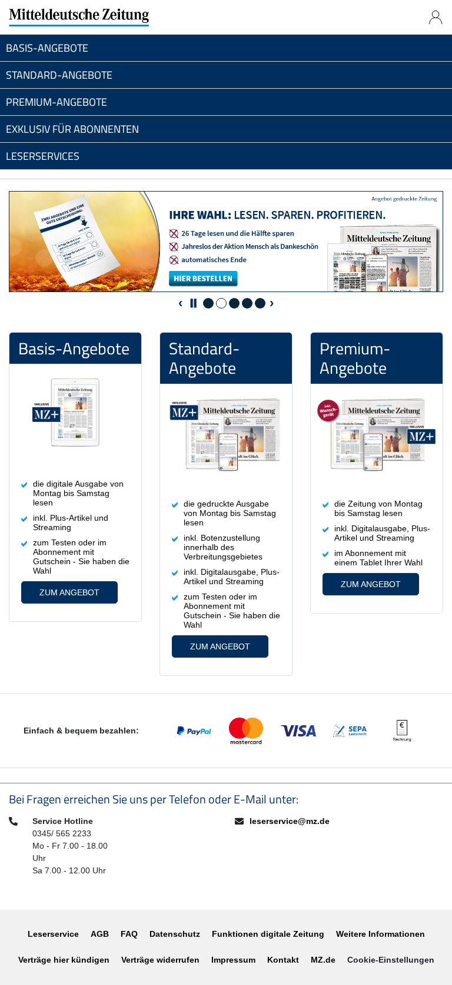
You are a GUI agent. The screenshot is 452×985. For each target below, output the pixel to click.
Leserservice (53, 934)
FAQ (129, 934)
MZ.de (323, 959)
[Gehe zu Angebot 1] (208, 303)
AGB (100, 934)
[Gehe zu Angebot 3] (234, 303)
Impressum (233, 959)
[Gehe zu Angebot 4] (247, 303)
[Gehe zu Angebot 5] (260, 303)
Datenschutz (174, 934)
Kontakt (283, 959)
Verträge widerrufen (160, 959)
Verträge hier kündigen (63, 959)
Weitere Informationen (380, 934)
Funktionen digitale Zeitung (268, 934)
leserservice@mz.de (290, 821)
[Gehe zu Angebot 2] (221, 303)
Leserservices (42, 156)
